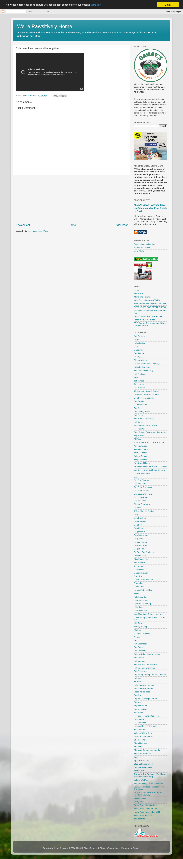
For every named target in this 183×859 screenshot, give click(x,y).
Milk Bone (138, 623)
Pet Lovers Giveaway (143, 370)
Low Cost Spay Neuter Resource (149, 614)
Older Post (121, 224)
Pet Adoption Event (142, 367)
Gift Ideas (138, 566)
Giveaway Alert (140, 405)
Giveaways (139, 569)
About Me (138, 293)
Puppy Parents (140, 706)
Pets (136, 377)
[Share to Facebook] (62, 95)
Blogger (136, 848)
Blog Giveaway (140, 460)
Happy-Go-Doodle (142, 247)
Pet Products (140, 374)
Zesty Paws (139, 802)
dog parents (139, 819)
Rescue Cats (140, 719)
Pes (135, 640)
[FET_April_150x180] (150, 159)
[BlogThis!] (57, 95)
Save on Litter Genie (143, 736)
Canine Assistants (142, 473)
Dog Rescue (139, 532)
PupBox (137, 695)
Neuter (137, 637)
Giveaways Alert (141, 573)
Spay (136, 757)
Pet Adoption (139, 343)
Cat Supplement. (141, 497)
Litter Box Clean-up (142, 604)
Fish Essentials (141, 559)
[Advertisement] (72, 199)
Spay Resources (141, 760)
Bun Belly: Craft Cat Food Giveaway (150, 470)
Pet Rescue (139, 353)
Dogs (136, 339)
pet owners (139, 381)
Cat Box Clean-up (142, 480)
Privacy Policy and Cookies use (148, 316)
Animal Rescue (141, 456)
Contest (137, 508)
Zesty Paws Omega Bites (145, 809)
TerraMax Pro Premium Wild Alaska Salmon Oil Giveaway (150, 775)
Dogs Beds (139, 549)
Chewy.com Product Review (146, 391)
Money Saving (140, 627)
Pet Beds (138, 408)
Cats (136, 346)
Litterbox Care (140, 610)
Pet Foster (138, 415)
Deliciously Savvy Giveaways (147, 364)
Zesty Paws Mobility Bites (145, 805)
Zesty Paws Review (143, 815)
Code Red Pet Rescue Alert (146, 394)
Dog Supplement (141, 535)
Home (72, 224)
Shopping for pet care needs (147, 750)
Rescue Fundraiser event (145, 425)
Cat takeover (140, 501)
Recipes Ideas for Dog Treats (147, 716)
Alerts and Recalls (142, 297)
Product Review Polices (144, 320)
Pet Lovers (139, 658)
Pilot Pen (138, 681)
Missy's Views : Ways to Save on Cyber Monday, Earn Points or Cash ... (150, 208)
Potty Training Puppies (144, 685)
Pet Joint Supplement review (147, 654)
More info (96, 4)
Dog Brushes (140, 518)
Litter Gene (139, 607)
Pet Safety (138, 422)
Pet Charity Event (142, 412)
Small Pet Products (142, 754)
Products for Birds (142, 692)
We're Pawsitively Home (44, 26)
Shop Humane (140, 743)
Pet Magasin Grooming (144, 668)
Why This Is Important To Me (147, 300)
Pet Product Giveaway (144, 418)
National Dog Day (142, 633)
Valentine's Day (141, 780)
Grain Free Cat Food (143, 580)
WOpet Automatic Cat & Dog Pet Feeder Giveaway (148, 794)
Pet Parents (139, 336)
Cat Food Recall (141, 491)
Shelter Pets (139, 740)
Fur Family (139, 401)
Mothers (137, 630)
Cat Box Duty (140, 484)
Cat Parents (139, 388)
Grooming (138, 583)
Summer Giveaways (143, 767)
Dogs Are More (141, 545)
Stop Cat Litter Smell (143, 764)
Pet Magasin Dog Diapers (145, 664)
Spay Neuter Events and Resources (150, 432)
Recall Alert (139, 712)
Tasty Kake (139, 771)
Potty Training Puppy (143, 688)
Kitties (136, 593)
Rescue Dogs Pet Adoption (146, 726)
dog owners (139, 436)
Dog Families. (140, 521)
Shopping (138, 747)
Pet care (138, 678)
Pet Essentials (140, 644)
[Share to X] (60, 95)
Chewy (137, 357)
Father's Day (140, 556)
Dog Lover (138, 525)
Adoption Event (141, 449)
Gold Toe (138, 576)
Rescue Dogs (140, 723)
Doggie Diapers (141, 542)
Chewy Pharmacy (142, 504)
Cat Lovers (139, 384)
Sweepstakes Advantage (145, 244)
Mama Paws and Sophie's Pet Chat (150, 304)
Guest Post (139, 587)
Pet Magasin (139, 661)
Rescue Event (140, 729)
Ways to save (140, 798)
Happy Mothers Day (143, 590)
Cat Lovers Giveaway (143, 494)
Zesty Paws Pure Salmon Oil (147, 812)
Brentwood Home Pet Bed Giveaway (150, 466)
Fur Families (139, 562)
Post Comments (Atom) (38, 231)
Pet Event (138, 647)
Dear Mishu (139, 251)
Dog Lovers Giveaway (144, 398)
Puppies (137, 702)
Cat (135, 477)
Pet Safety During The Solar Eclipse (150, 675)
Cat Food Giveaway (143, 487)
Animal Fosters (141, 453)
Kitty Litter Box (140, 597)
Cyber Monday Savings (144, 511)
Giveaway (138, 350)
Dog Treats (139, 539)
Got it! (168, 4)
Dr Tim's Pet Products (144, 552)
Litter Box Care (141, 600)
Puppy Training (141, 709)
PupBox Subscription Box (145, 699)
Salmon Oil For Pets (143, 733)
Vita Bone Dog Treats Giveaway (148, 783)
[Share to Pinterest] (65, 95)
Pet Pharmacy (140, 671)
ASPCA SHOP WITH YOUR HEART (150, 442)
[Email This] (54, 95)
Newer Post (23, 224)
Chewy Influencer (142, 360)
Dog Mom (138, 528)
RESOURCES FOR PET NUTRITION (150, 307)
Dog (136, 514)
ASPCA (137, 439)
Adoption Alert (140, 446)
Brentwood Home (142, 463)
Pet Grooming (140, 651)
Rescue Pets (139, 429)
